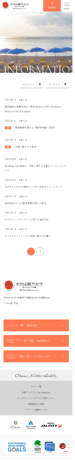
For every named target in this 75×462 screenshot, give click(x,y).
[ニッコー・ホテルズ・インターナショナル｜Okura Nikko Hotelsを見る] (30, 425)
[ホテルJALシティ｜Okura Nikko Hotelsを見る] (51, 425)
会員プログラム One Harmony (36, 392)
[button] (15, 5)
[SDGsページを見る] (16, 446)
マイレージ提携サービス (36, 409)
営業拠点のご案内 (36, 403)
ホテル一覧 (36, 386)
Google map (12, 302)
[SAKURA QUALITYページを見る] (44, 446)
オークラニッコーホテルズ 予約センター (36, 397)
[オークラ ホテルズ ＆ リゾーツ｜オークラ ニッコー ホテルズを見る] (16, 425)
